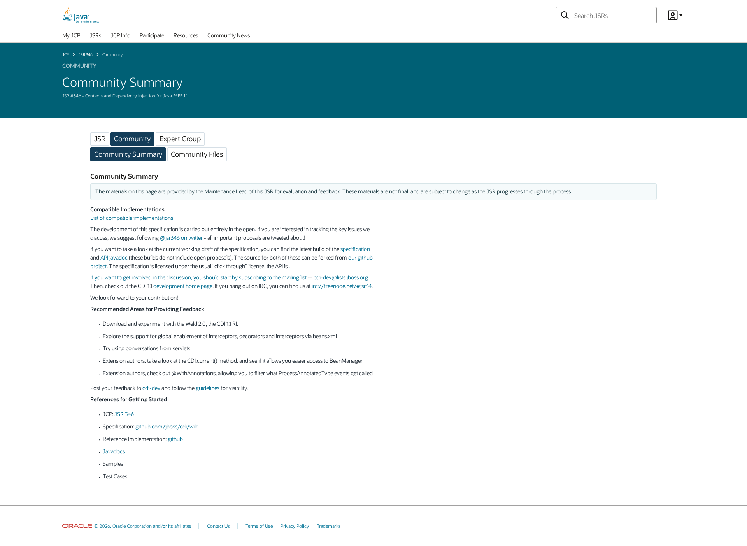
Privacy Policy (295, 526)
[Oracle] (77, 526)
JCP (65, 54)
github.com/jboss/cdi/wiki (166, 426)
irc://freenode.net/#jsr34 (342, 286)
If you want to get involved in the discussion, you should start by (164, 277)
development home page (182, 286)
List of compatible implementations (131, 217)
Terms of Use (259, 526)
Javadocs (114, 451)
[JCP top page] (80, 15)
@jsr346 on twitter (181, 237)
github (175, 438)
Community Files (197, 154)
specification (355, 249)
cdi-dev (151, 387)
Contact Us (218, 526)
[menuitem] (71, 37)
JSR (99, 138)
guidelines (207, 387)
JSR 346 (86, 54)
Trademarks (329, 526)
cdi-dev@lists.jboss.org (341, 277)
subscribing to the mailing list (273, 277)
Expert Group (180, 138)
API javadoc (114, 257)
